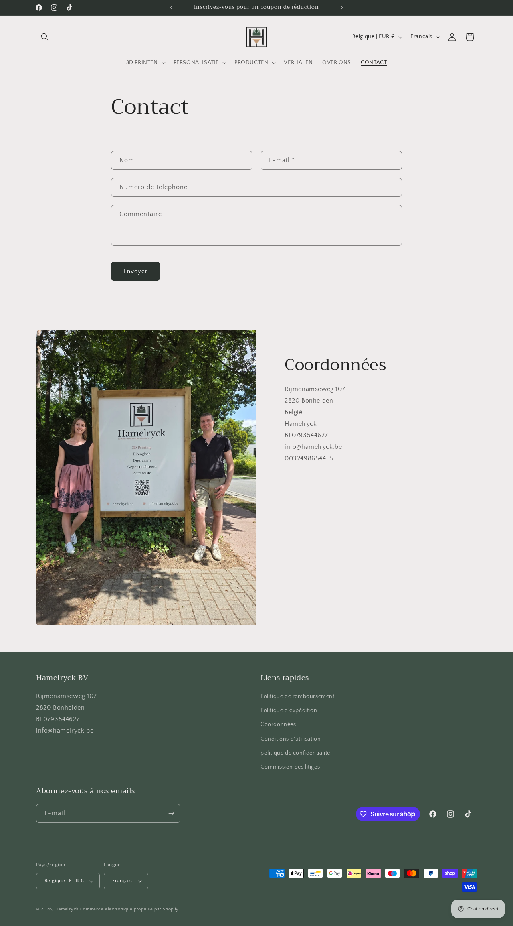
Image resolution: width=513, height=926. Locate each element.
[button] (45, 37)
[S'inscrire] (171, 813)
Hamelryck (67, 909)
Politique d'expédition (289, 710)
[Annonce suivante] (342, 7)
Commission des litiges (290, 767)
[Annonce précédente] (171, 7)
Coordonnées (278, 724)
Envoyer (135, 271)
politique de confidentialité (295, 753)
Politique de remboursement (298, 696)
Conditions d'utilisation (291, 739)
